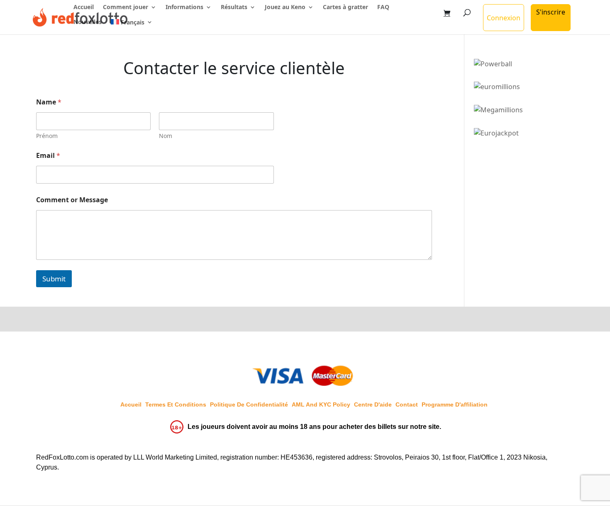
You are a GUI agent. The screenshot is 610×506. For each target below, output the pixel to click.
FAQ (383, 7)
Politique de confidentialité (249, 404)
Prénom (47, 135)
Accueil (83, 7)
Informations (184, 7)
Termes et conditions (175, 404)
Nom (165, 135)
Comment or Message (72, 200)
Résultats (234, 7)
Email (48, 156)
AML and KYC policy (321, 404)
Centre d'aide (373, 404)
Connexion (503, 17)
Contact (406, 404)
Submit (54, 278)
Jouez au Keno (285, 7)
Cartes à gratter (345, 7)
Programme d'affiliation (455, 404)
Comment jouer (125, 7)
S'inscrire (550, 12)
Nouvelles (87, 22)
